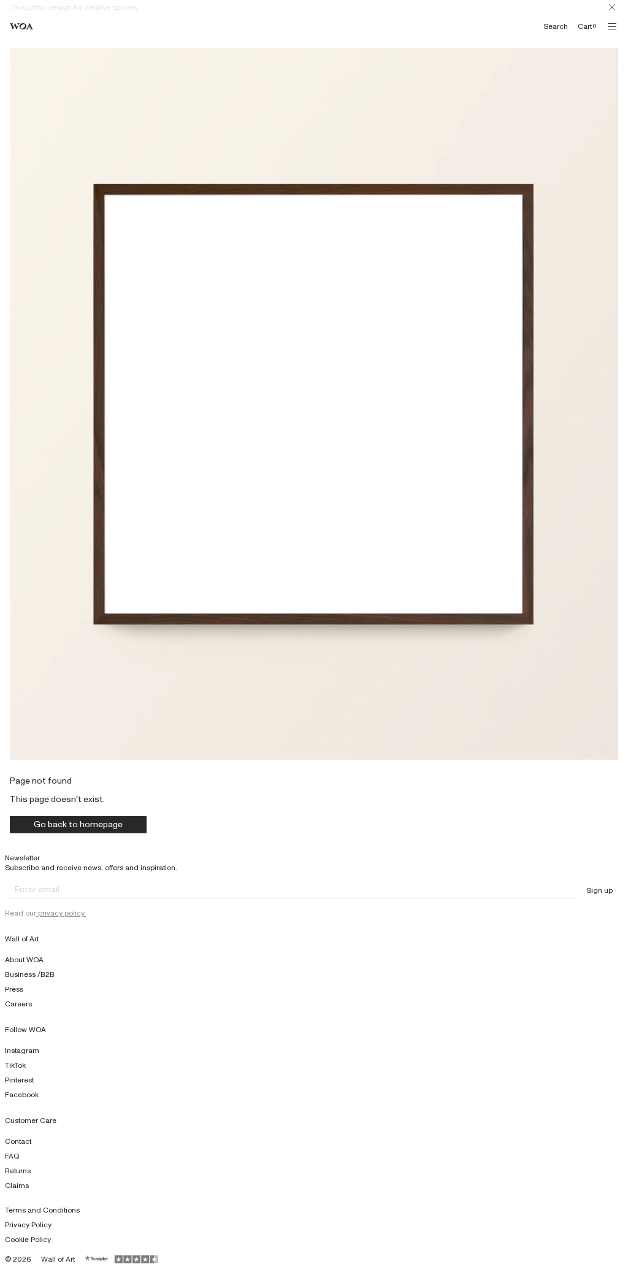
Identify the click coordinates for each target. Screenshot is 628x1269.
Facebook (22, 1094)
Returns (18, 1170)
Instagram (22, 1050)
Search (555, 26)
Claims (17, 1185)
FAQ (12, 1156)
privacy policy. (61, 913)
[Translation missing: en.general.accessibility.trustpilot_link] (97, 1259)
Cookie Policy (28, 1239)
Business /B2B (30, 974)
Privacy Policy (28, 1224)
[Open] (612, 26)
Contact (18, 1141)
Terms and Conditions (42, 1210)
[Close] (612, 7)
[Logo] (21, 26)
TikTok (15, 1065)
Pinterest (19, 1080)
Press (14, 989)
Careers (18, 1004)
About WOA (24, 959)
